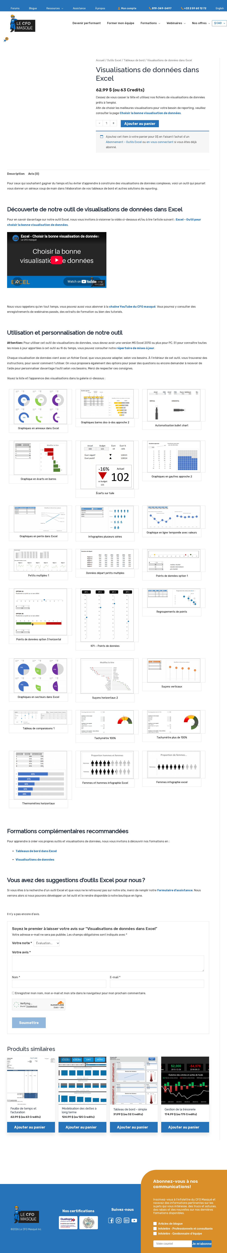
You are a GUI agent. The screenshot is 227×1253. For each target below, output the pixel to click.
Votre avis (21, 952)
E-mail (115, 977)
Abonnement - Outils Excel (124, 142)
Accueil (100, 60)
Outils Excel (114, 60)
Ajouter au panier (139, 124)
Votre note (22, 943)
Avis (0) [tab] (33, 173)
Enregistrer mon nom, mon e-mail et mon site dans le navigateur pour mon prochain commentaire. (80, 993)
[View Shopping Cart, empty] (4, 41)
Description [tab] (16, 173)
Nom (16, 977)
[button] (50, 8)
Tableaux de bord (134, 60)
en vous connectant (159, 142)
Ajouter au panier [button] (29, 1140)
